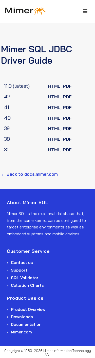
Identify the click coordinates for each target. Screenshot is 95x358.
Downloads (21, 316)
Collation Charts (27, 285)
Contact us (21, 262)
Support (18, 270)
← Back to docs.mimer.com (29, 174)
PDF (67, 86)
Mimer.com (21, 331)
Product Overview (27, 309)
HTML (54, 86)
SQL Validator (24, 277)
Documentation (26, 324)
